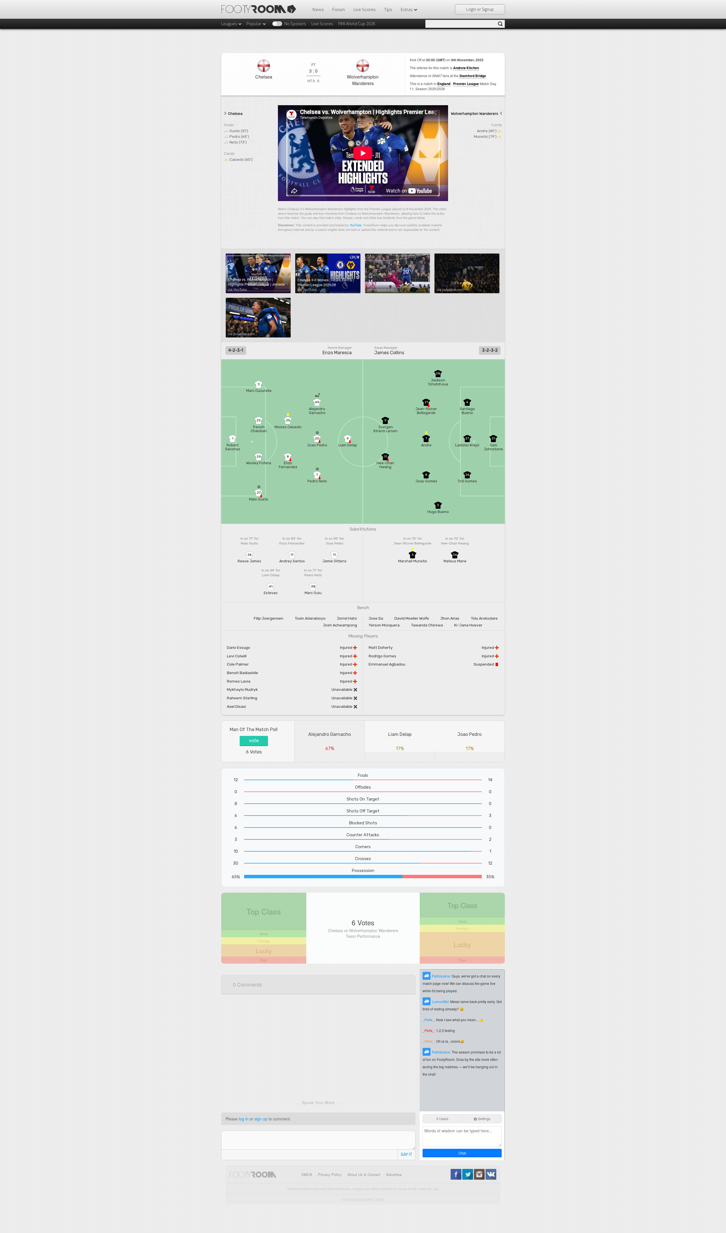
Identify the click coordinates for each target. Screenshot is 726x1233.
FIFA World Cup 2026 (356, 23)
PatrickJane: (442, 976)
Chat (462, 1152)
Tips (388, 9)
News (318, 9)
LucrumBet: (441, 1001)
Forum (338, 9)
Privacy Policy (330, 1174)
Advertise (394, 1174)
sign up (260, 1119)
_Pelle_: (429, 1019)
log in (243, 1119)
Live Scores (364, 9)
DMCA (306, 1174)
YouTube (356, 225)
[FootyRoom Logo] (260, 9)
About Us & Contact (363, 1174)
